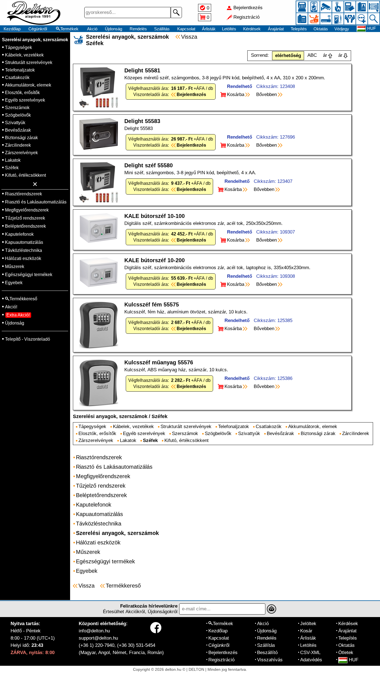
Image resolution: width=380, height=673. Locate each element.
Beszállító (267, 652)
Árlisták (209, 28)
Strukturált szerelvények (28, 62)
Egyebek (14, 282)
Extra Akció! (18, 315)
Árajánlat (276, 28)
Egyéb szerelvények (25, 100)
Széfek (12, 167)
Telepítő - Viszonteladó (27, 339)
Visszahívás (270, 659)
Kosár (306, 630)
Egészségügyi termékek (28, 274)
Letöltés (229, 28)
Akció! (11, 306)
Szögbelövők (18, 115)
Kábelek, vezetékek (24, 55)
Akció (92, 28)
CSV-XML (310, 652)
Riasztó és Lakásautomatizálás (35, 202)
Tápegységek (18, 47)
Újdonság (113, 28)
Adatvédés (311, 659)
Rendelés (138, 28)
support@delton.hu (98, 638)
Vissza (189, 37)
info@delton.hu (94, 630)
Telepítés (299, 28)
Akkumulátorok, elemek (28, 85)
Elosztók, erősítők (22, 92)
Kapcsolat (186, 28)
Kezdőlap (12, 28)
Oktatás (321, 28)
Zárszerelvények (21, 152)
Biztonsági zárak (21, 137)
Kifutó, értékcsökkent (25, 175)
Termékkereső (123, 586)
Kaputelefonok (19, 234)
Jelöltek (308, 623)
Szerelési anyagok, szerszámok (35, 39)
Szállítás (162, 28)
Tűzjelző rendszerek (25, 218)
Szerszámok (17, 107)
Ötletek (345, 652)
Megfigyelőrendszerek (27, 210)
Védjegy (341, 28)
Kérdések (252, 28)
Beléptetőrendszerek (25, 226)
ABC (312, 55)
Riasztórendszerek (23, 193)
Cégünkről (37, 28)
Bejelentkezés (223, 652)
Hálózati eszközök (23, 258)
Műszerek (14, 266)
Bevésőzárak (18, 130)
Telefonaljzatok (20, 70)
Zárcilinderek (18, 145)
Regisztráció (221, 659)
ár (325, 55)
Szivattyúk (15, 122)
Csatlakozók (17, 77)
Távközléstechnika (23, 250)
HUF (353, 659)
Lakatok (13, 160)
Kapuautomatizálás (24, 242)
